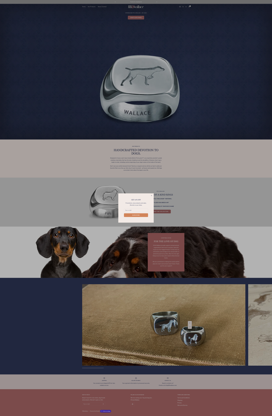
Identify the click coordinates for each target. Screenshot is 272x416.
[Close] (151, 195)
